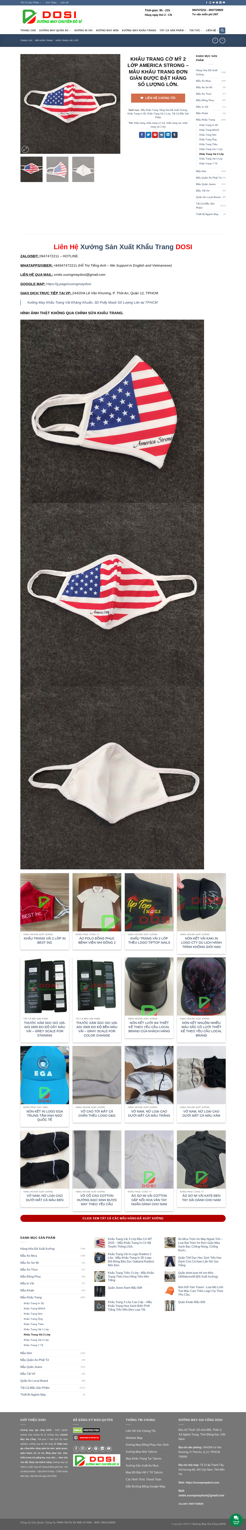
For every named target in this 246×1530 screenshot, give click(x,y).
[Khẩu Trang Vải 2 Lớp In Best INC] (44, 902)
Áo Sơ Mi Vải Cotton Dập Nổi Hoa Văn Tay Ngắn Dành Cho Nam (149, 1200)
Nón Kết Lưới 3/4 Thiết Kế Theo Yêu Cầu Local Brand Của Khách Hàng (149, 1027)
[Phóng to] (25, 149)
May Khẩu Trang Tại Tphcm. (144, 1458)
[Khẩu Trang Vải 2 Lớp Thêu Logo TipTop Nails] (149, 902)
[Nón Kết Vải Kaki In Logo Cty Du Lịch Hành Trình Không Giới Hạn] (201, 902)
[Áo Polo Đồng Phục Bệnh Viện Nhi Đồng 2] (97, 902)
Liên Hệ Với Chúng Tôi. (141, 1430)
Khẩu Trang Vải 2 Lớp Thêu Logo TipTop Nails (149, 940)
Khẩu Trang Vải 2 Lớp (67, 40)
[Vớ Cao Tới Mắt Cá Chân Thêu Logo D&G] (97, 1075)
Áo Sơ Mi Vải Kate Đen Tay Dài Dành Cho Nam (201, 1198)
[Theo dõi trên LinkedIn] (220, 2)
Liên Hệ (64, 2)
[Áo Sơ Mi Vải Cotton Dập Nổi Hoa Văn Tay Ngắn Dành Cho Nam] (149, 1159)
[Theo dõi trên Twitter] (214, 2)
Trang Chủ (28, 30)
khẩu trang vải (173, 123)
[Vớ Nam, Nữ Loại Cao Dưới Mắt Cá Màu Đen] (44, 1159)
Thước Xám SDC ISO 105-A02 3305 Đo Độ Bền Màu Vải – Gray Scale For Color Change (97, 1029)
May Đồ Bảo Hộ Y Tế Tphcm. (144, 1472)
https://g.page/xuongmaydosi (68, 284)
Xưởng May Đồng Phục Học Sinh (147, 1444)
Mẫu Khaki (202, 113)
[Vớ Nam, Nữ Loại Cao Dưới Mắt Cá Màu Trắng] (149, 1075)
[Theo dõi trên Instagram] (210, 2)
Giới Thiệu (51, 2)
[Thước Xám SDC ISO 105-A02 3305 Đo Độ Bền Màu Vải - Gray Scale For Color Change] (97, 986)
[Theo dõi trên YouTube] (224, 2)
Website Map (134, 1437)
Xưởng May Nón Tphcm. (141, 1451)
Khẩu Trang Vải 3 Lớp (210, 158)
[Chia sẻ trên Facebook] (142, 135)
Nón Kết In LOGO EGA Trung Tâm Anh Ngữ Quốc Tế (44, 1116)
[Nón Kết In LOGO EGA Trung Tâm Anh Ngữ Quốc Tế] (44, 1075)
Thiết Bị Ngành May (207, 214)
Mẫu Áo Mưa (203, 80)
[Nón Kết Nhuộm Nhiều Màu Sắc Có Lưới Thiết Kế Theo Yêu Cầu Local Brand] (201, 986)
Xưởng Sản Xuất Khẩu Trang (127, 247)
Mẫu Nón (201, 171)
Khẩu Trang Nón (207, 134)
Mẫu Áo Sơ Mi (204, 87)
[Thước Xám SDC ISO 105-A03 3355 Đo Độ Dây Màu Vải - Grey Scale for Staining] (44, 986)
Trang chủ (26, 40)
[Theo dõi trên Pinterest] (217, 2)
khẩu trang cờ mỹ (155, 123)
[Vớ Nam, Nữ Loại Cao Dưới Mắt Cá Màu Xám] (201, 1075)
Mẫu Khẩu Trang (44, 40)
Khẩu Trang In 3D (137, 113)
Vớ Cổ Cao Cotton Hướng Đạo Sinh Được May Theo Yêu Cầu (97, 1200)
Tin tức (194, 30)
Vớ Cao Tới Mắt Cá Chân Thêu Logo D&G (96, 1113)
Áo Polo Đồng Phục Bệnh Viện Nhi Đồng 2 (97, 940)
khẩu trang (139, 123)
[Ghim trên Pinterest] (155, 135)
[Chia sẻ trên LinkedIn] (168, 135)
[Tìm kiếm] (222, 30)
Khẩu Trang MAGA (209, 130)
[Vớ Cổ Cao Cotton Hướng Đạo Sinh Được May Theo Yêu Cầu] (97, 1159)
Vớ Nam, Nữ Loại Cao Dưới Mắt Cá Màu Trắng (149, 1113)
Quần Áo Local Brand (208, 197)
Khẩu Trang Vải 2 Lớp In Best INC (45, 940)
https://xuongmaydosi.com (202, 1482)
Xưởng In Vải (83, 30)
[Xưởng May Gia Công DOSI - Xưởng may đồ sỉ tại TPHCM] (51, 16)
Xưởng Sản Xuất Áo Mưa (142, 1465)
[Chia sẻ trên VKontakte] (161, 135)
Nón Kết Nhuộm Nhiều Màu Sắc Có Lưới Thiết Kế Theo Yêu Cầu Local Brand (201, 1029)
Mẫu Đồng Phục (205, 100)
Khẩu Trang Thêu (208, 144)
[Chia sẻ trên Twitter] (148, 135)
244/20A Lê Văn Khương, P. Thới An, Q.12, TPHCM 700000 (199, 1452)
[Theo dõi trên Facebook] (206, 2)
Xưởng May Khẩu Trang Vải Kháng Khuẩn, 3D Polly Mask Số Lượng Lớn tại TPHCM (92, 302)
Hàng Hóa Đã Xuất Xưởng (173, 110)
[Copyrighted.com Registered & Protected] (86, 1439)
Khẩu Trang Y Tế (208, 163)
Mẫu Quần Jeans (206, 184)
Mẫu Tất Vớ (202, 190)
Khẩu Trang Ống (207, 139)
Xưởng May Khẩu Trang (139, 30)
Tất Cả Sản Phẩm (29, 2)
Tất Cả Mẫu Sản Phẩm (205, 205)
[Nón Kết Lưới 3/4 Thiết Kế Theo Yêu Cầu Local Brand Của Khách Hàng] (149, 986)
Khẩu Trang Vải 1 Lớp (210, 149)
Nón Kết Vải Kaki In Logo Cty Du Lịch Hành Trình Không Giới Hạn (201, 943)
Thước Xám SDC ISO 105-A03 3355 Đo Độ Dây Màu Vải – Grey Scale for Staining (45, 1029)
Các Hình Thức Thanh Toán (143, 1479)
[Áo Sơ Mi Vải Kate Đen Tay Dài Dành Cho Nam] (201, 1159)
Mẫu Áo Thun (203, 93)
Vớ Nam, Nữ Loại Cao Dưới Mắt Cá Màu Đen (45, 1198)
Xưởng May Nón (107, 30)
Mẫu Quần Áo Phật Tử (209, 177)
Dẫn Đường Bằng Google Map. (146, 1486)
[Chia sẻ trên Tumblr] (175, 135)
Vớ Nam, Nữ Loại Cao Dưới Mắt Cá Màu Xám (201, 1113)
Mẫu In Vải (202, 106)
